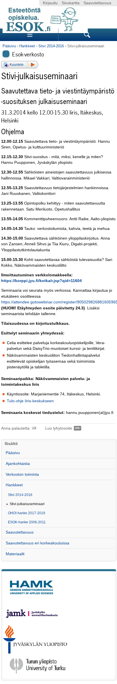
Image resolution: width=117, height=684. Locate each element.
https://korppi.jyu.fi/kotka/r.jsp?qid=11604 (41, 281)
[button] (19, 64)
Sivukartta (71, 3)
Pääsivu (9, 46)
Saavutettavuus (97, 3)
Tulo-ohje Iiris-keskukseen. (31, 401)
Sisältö (11, 444)
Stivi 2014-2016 (51, 46)
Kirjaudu (50, 3)
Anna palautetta (15, 428)
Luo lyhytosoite (58, 428)
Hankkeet (27, 46)
